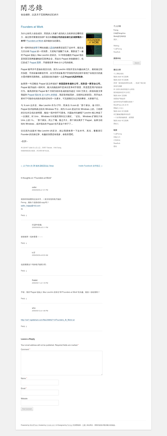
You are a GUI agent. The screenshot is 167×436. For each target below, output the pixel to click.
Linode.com (50, 425)
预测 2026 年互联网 (121, 76)
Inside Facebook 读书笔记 (90, 165)
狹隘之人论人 (119, 108)
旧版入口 (117, 137)
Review (49, 147)
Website (24, 398)
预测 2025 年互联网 (121, 80)
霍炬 (115, 146)
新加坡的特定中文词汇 (122, 92)
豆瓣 (83, 425)
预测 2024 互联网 (120, 95)
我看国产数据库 (119, 98)
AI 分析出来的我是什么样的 (124, 89)
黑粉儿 (116, 123)
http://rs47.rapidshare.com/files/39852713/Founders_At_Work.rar (48, 319)
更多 (115, 39)
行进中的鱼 (37, 224)
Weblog (116, 45)
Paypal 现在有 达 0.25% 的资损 (42, 94)
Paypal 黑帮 (35, 62)
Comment (25, 349)
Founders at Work (32, 27)
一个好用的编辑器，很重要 (124, 117)
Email (24, 388)
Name (24, 378)
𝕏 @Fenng (118, 48)
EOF (24, 141)
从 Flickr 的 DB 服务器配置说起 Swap (37, 165)
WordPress (34, 425)
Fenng (59, 147)
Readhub (117, 52)
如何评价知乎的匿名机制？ (124, 101)
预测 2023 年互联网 (121, 111)
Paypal (33, 51)
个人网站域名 (119, 73)
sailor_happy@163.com (30, 205)
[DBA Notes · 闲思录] (32, 7)
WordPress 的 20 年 (121, 105)
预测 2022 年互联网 (121, 120)
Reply (23, 215)
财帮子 (36, 47)
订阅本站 (117, 140)
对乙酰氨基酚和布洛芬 (122, 114)
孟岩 (52, 47)
